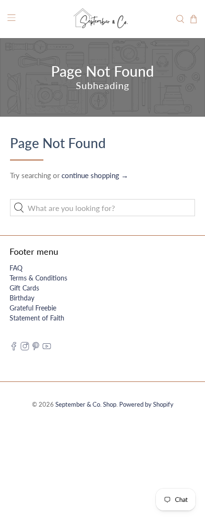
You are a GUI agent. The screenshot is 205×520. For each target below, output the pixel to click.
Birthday (22, 298)
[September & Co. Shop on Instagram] (24, 348)
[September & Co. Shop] (102, 19)
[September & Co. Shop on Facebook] (14, 348)
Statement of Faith (37, 318)
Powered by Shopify (146, 404)
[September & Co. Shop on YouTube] (46, 348)
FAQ (16, 268)
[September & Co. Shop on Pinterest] (35, 348)
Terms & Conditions (38, 278)
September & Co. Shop (85, 404)
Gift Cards (24, 288)
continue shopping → (95, 175)
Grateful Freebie (33, 308)
